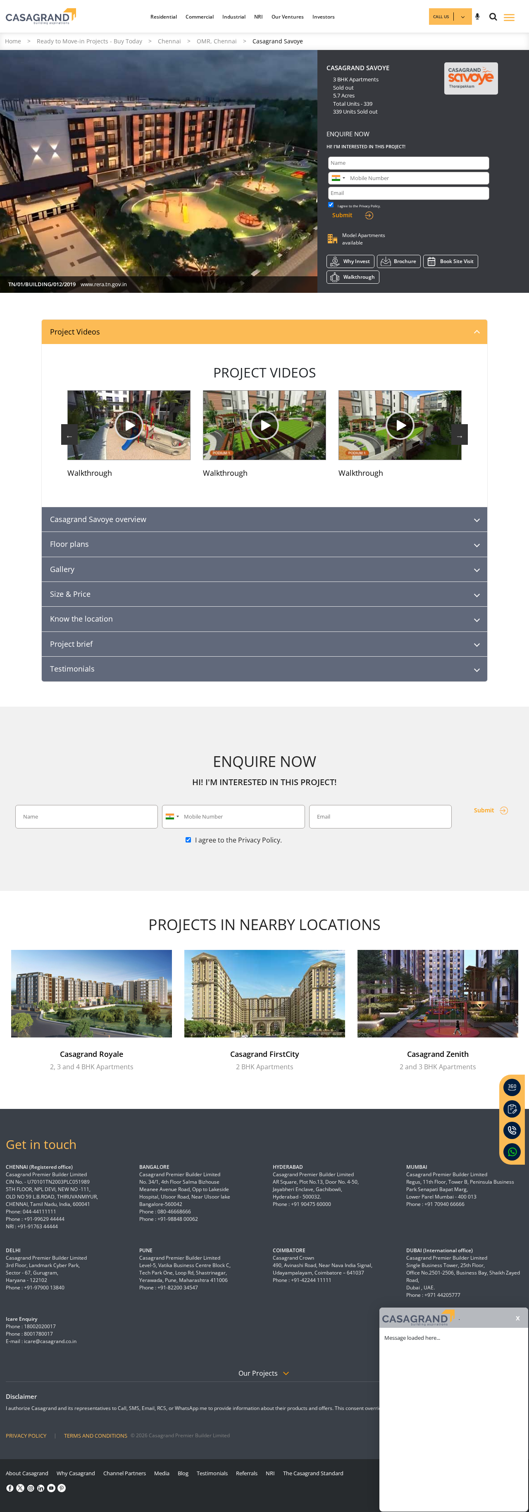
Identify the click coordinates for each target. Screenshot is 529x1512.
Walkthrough (359, 276)
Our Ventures (288, 16)
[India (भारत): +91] (338, 178)
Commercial (200, 16)
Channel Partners (124, 1473)
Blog (183, 1473)
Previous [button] (69, 434)
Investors (323, 16)
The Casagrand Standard (313, 1473)
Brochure (405, 261)
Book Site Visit (457, 261)
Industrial (233, 16)
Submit (342, 215)
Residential (163, 16)
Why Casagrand (76, 1473)
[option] (129, 434)
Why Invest (356, 261)
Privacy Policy (369, 206)
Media (161, 1473)
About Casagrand (27, 1473)
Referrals (246, 1473)
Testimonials (212, 1473)
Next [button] (459, 434)
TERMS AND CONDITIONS (95, 1435)
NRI (258, 16)
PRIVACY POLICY (26, 1435)
